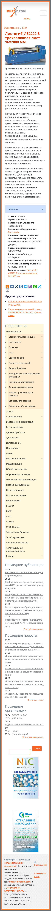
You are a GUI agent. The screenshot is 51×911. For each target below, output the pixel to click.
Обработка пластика (16, 469)
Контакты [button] (13, 209)
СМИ (8, 516)
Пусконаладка (13, 500)
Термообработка (17, 368)
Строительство (14, 416)
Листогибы (13, 232)
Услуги (9, 411)
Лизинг (9, 453)
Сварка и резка (16, 357)
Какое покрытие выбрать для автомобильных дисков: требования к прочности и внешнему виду (24, 610)
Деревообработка (15, 432)
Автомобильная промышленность (15, 549)
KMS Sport (17, 718)
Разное (9, 556)
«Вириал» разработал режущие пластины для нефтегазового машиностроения (24, 659)
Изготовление (13, 442)
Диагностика (12, 437)
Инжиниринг (12, 448)
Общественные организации (21, 479)
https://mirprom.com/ (20, 881)
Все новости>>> (35, 700)
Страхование (12, 526)
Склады (10, 521)
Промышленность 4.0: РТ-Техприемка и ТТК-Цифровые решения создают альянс (24, 671)
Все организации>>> (33, 737)
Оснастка (13, 347)
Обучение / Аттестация (18, 474)
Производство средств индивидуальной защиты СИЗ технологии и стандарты (24, 623)
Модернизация (14, 463)
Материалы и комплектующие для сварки (24, 375)
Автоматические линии (21, 387)
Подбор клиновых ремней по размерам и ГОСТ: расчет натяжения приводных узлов (24, 585)
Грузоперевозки (14, 427)
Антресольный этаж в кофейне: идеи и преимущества (24, 574)
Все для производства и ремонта (21, 394)
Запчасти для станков (20, 400)
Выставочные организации (20, 421)
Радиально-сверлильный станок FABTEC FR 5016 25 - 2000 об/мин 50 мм (25, 312)
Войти (27, 18)
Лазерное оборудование (21, 381)
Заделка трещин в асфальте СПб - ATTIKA (24, 726)
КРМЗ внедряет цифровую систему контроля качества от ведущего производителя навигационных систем (24, 646)
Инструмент (15, 342)
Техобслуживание (15, 537)
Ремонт (10, 505)
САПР (9, 511)
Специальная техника (17, 542)
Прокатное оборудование (22, 406)
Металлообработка (16, 458)
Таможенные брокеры (17, 532)
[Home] (16, 12)
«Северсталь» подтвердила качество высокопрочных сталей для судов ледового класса (24, 684)
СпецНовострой (20, 734)
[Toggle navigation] (43, 13)
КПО (24, 27)
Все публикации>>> (34, 629)
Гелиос (15, 730)
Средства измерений (19, 363)
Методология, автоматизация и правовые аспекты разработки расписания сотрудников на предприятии (24, 597)
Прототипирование (16, 495)
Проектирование (15, 490)
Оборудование (11, 27)
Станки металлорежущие (22, 336)
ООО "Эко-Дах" (19, 715)
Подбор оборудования (18, 484)
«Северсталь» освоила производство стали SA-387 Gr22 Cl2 (24, 695)
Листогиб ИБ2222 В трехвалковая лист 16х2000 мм (22, 273)
